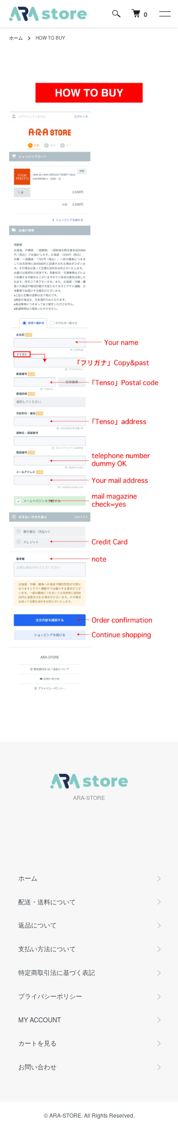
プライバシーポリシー (50, 995)
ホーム (16, 38)
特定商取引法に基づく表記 (56, 972)
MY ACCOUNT (39, 1019)
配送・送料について (47, 901)
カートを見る (37, 1042)
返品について (37, 924)
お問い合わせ (37, 1066)
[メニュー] (164, 13)
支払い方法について (47, 948)
